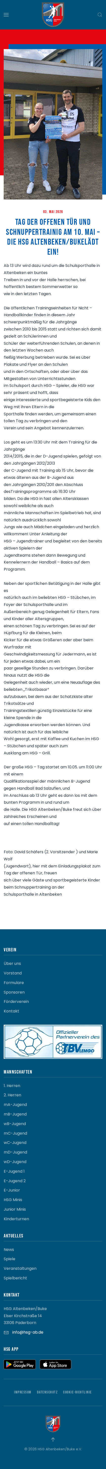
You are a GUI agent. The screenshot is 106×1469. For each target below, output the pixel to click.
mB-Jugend (15, 1114)
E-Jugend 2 (15, 1181)
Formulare (14, 982)
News (9, 1249)
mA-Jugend (15, 1104)
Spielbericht (15, 1278)
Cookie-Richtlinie (77, 1392)
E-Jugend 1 (14, 1171)
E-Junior (12, 1190)
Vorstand (13, 973)
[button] (6, 15)
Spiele (9, 1259)
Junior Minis (15, 1209)
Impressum (23, 1392)
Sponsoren (14, 992)
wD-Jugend (15, 1162)
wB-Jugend (15, 1124)
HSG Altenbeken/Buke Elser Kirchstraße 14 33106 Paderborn (25, 1316)
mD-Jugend (15, 1152)
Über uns (12, 963)
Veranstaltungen (20, 1268)
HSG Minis (13, 1200)
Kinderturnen (16, 1219)
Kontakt (11, 1011)
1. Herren (12, 1086)
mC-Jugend (15, 1133)
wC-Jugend (15, 1142)
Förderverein (16, 1001)
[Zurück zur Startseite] (53, 14)
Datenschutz (47, 1392)
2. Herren (12, 1095)
